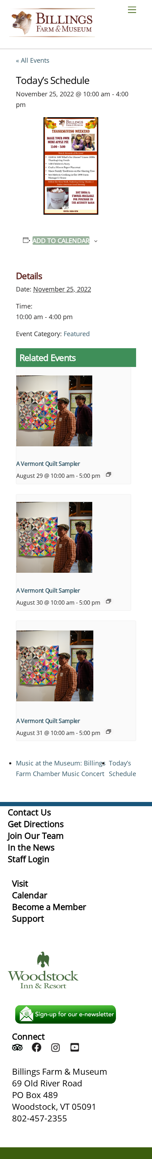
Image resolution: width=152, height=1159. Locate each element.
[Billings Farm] (52, 34)
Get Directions (36, 824)
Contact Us (29, 812)
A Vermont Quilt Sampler (48, 464)
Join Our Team (36, 835)
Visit (20, 883)
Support (28, 918)
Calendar (29, 895)
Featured (77, 333)
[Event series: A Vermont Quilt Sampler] (108, 474)
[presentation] (73, 411)
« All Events (32, 60)
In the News (31, 847)
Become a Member (49, 906)
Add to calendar (61, 240)
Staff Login (28, 859)
